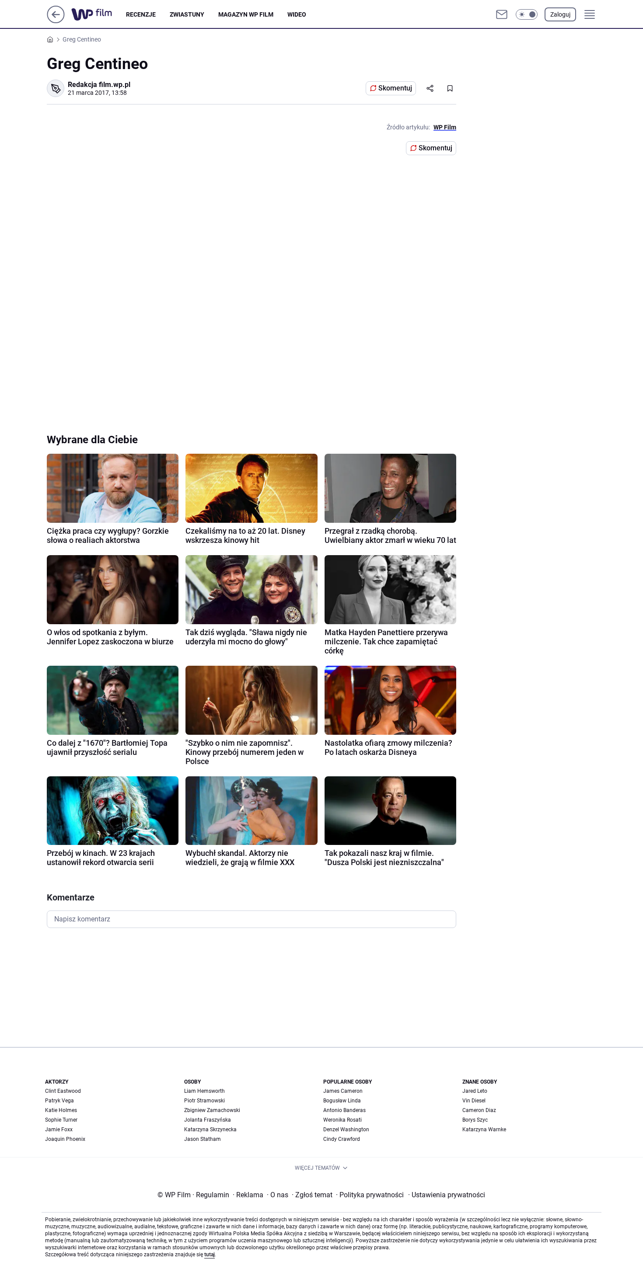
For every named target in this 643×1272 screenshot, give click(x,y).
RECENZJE (141, 14)
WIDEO (296, 14)
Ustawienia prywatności (446, 1195)
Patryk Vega (59, 1101)
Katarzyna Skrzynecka (210, 1129)
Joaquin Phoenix (65, 1139)
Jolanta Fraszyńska (207, 1120)
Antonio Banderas (344, 1110)
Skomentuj (395, 88)
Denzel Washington (346, 1129)
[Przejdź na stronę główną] (56, 21)
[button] (527, 14)
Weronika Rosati (342, 1120)
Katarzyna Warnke (484, 1129)
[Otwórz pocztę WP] (502, 14)
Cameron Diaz (479, 1110)
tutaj (209, 1254)
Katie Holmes (61, 1110)
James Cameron (343, 1091)
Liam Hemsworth (204, 1091)
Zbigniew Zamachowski (212, 1110)
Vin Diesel (474, 1101)
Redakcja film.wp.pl (99, 84)
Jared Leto (474, 1091)
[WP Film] (98, 14)
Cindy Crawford (341, 1139)
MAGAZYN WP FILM (245, 14)
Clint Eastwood (63, 1091)
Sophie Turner (61, 1120)
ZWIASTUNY (187, 14)
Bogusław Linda (342, 1101)
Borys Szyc (475, 1120)
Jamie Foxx (59, 1129)
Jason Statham (202, 1139)
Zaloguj (560, 14)
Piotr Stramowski (204, 1101)
